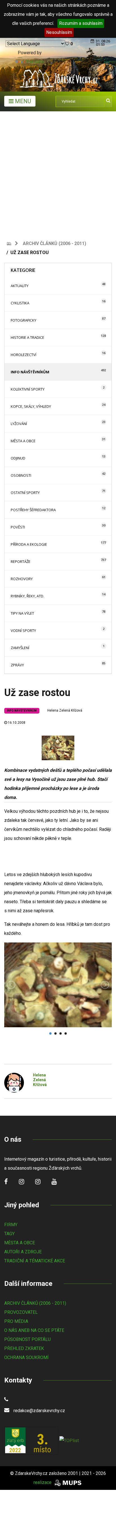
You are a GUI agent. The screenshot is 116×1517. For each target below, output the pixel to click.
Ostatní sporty (25, 492)
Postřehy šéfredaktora (33, 509)
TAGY (9, 1233)
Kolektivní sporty (27, 389)
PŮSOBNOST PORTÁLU (27, 1339)
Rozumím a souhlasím (80, 23)
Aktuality (19, 285)
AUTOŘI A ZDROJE (23, 1251)
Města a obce (23, 440)
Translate (35, 61)
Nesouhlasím (59, 32)
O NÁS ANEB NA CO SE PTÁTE (34, 1330)
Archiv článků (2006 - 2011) (54, 243)
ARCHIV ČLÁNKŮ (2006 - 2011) (35, 1303)
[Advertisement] (58, 172)
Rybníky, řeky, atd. (27, 596)
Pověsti (18, 527)
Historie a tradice (27, 337)
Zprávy (17, 665)
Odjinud (18, 458)
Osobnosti (21, 475)
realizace (43, 1482)
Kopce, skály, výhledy (31, 406)
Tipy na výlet (22, 613)
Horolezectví (23, 354)
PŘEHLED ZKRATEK (24, 1348)
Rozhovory (22, 578)
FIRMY (10, 1224)
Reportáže (20, 561)
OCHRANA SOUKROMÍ (26, 1357)
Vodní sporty (23, 630)
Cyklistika (20, 302)
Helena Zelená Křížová (64, 710)
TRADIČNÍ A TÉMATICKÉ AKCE (34, 1261)
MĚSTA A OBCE (19, 1242)
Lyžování (19, 423)
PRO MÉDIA (16, 1321)
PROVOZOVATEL (21, 1312)
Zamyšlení (20, 647)
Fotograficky (23, 320)
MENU (22, 101)
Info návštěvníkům (30, 371)
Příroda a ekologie (29, 544)
